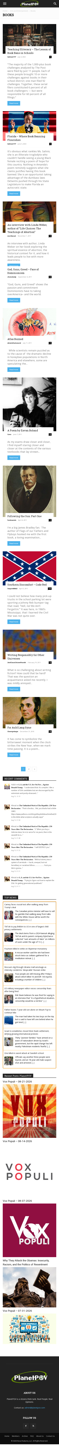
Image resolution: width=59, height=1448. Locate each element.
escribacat (11, 236)
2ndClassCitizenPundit (16, 662)
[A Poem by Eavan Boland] (29, 404)
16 (50, 662)
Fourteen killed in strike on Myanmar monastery (25, 948)
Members (15, 1436)
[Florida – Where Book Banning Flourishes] (29, 126)
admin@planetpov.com (35, 1407)
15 (50, 434)
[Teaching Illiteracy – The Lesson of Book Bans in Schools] (29, 39)
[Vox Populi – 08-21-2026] (29, 1137)
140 (50, 589)
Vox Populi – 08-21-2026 (17, 1081)
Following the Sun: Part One (24, 516)
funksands (11, 520)
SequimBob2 (12, 588)
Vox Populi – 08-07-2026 (17, 1200)
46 (50, 731)
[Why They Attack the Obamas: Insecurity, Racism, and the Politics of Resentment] (29, 1306)
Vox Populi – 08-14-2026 (17, 1141)
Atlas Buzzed (15, 339)
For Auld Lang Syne (19, 727)
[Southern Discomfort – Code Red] (29, 568)
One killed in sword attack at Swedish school (24, 1053)
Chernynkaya (12, 731)
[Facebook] (26, 1426)
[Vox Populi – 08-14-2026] (29, 1196)
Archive (25, 1436)
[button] (4, 3)
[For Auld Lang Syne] (29, 712)
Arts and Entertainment (19, 11)
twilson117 (11, 57)
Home (5, 11)
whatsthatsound (14, 343)
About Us (39, 1436)
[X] (33, 1426)
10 (50, 236)
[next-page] (34, 769)
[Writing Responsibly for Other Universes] (29, 644)
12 (50, 520)
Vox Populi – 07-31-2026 (17, 1310)
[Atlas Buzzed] (29, 324)
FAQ (32, 1436)
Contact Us (50, 1436)
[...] (30, 920)
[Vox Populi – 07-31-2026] (29, 1343)
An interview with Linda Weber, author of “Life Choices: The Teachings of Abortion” (27, 228)
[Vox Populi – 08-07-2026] (29, 1256)
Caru (9, 434)
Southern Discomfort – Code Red (27, 584)
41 (50, 343)
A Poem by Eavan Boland (22, 430)
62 (50, 277)
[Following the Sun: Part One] (29, 491)
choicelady (11, 277)
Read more (13, 103)
